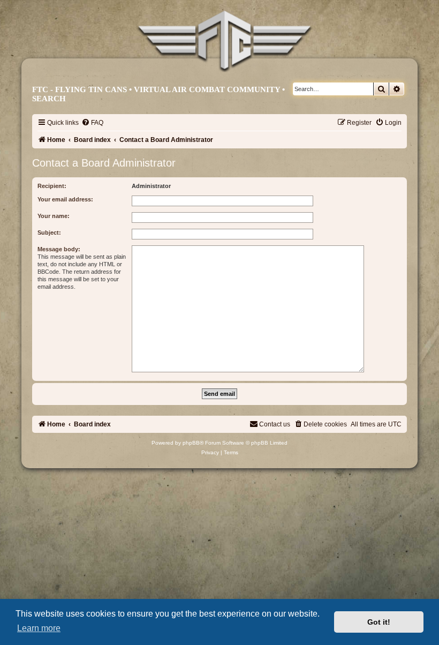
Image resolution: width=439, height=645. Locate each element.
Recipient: (51, 186)
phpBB (191, 443)
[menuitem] (92, 123)
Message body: (58, 249)
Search (49, 98)
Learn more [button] (38, 628)
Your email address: (65, 199)
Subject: (49, 232)
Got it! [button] (378, 622)
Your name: (53, 216)
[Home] (224, 41)
